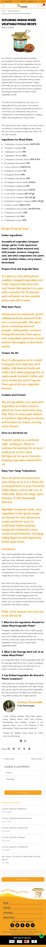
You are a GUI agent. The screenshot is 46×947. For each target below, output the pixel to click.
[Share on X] (24, 750)
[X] (28, 925)
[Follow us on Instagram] (14, 750)
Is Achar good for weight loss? (15, 827)
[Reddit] (17, 925)
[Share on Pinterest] (29, 750)
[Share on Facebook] (19, 750)
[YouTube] (33, 925)
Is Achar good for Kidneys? (13, 837)
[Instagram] (12, 925)
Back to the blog (23, 879)
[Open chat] (41, 936)
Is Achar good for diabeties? (14, 808)
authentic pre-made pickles (14, 589)
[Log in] (38, 6)
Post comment (23, 792)
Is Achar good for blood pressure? (17, 818)
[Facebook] (22, 925)
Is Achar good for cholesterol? (15, 847)
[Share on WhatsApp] (9, 750)
